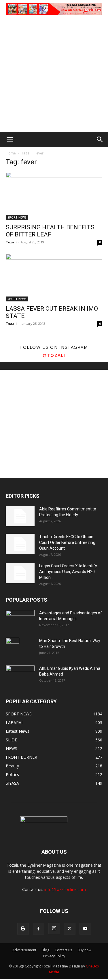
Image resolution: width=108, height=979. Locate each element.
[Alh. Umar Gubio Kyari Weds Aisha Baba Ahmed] (20, 675)
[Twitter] (69, 929)
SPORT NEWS (16, 217)
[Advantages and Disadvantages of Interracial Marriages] (20, 619)
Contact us (63, 950)
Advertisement (24, 950)
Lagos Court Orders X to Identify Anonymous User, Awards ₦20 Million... (68, 572)
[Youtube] (85, 929)
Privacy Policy (54, 956)
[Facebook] (38, 929)
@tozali (54, 355)
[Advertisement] (54, 74)
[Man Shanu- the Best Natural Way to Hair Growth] (12, 648)
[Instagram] (54, 928)
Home (11, 153)
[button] (10, 139)
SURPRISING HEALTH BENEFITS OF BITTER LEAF (50, 231)
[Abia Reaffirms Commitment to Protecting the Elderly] (20, 516)
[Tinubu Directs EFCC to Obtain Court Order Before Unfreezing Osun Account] (20, 544)
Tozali (11, 242)
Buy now (84, 950)
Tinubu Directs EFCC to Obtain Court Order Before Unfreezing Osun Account (67, 542)
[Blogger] (23, 929)
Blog (45, 950)
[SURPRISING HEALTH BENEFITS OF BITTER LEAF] (54, 196)
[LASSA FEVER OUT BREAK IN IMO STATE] (54, 277)
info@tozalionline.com (65, 889)
